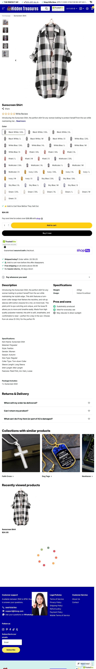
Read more (21, 121)
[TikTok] (14, 629)
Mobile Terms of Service (60, 615)
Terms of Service (57, 599)
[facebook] (10, 629)
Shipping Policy (56, 605)
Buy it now (47, 233)
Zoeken (46, 8)
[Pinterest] (7, 629)
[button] (9, 223)
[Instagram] (3, 629)
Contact (75, 602)
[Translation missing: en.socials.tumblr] (17, 629)
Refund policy (55, 609)
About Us (76, 599)
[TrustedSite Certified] (9, 242)
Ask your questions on (19, 614)
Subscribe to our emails (9, 635)
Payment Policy (56, 612)
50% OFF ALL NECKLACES (36, 2)
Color (4, 126)
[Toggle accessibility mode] (91, 2)
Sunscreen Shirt (9, 529)
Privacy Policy (55, 602)
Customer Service (80, 595)
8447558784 (11, 607)
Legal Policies (56, 595)
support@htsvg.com (14, 611)
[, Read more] (81, 8)
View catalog (3, 9)
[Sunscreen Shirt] (21, 507)
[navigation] (15, 59)
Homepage (6, 16)
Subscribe (11, 650)
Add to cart (51, 225)
